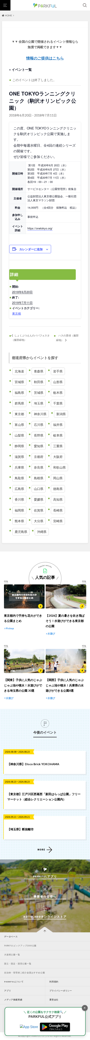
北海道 (19, 371)
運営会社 (53, 999)
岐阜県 (58, 435)
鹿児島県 (21, 532)
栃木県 (58, 392)
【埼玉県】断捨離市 (20, 829)
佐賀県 (38, 510)
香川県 (19, 499)
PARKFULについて (14, 981)
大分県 (38, 521)
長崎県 (58, 510)
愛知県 (38, 446)
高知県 (58, 499)
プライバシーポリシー (60, 990)
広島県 (19, 489)
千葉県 (58, 403)
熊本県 (19, 521)
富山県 (19, 424)
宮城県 (19, 382)
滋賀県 (19, 457)
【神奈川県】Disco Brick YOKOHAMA (33, 764)
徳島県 (58, 489)
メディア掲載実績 (13, 999)
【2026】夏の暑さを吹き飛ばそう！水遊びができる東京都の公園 (65, 621)
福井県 (58, 424)
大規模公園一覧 (12, 954)
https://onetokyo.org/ (40, 228)
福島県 (19, 392)
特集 (6, 581)
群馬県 (19, 403)
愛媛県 (38, 499)
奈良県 (38, 467)
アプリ (7, 990)
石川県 (38, 424)
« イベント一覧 (20, 69)
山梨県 (19, 435)
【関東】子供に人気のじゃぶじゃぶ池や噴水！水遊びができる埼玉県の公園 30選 (23, 685)
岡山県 (58, 478)
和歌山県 (59, 467)
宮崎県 (58, 521)
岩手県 (58, 371)
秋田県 (38, 382)
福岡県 (19, 510)
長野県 (38, 435)
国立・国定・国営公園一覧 (17, 963)
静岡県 (19, 446)
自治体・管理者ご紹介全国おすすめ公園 (24, 972)
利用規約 (53, 981)
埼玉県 (38, 403)
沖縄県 (41, 532)
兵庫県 (19, 467)
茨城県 (38, 392)
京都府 (38, 457)
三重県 (58, 446)
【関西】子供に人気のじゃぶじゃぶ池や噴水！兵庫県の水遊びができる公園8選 (65, 685)
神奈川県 (40, 414)
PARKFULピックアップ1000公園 (20, 945)
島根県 (38, 478)
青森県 (38, 371)
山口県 (38, 489)
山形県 (58, 382)
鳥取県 (19, 478)
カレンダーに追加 (31, 249)
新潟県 (61, 414)
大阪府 (58, 457)
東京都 (16, 313)
